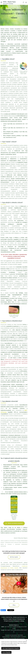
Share (4, 610)
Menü (26, 2)
